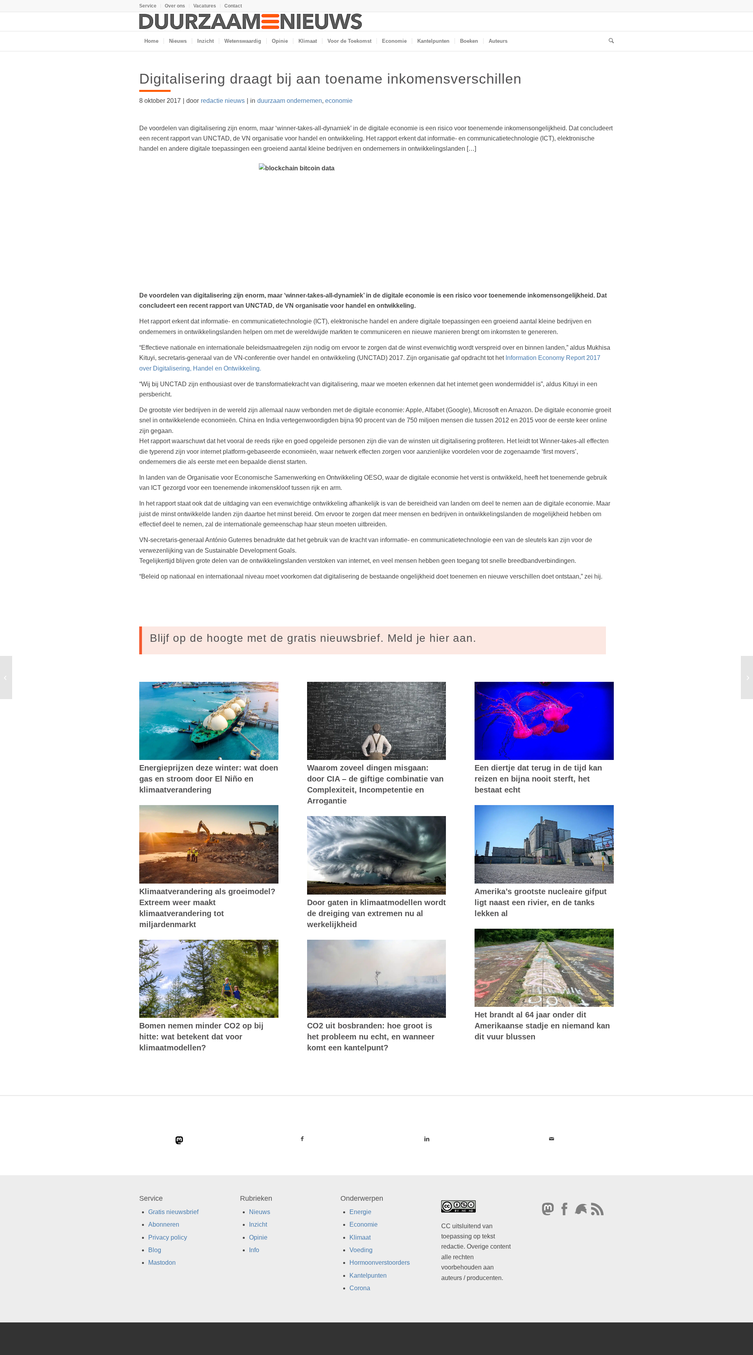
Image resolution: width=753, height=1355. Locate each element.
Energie (360, 1212)
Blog (154, 1250)
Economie (363, 1224)
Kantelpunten (368, 1275)
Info (254, 1250)
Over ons (175, 6)
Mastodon (162, 1262)
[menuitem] (150, 6)
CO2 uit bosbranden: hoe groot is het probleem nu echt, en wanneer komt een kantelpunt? (371, 1036)
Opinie (258, 1237)
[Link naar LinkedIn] (426, 1139)
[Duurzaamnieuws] (251, 21)
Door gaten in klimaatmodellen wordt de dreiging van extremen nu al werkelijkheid (376, 913)
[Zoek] (609, 41)
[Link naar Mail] (551, 1139)
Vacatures (204, 6)
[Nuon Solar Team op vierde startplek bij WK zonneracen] (6, 677)
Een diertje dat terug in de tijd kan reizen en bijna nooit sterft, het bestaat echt (538, 778)
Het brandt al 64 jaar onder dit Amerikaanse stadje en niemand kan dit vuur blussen (542, 1025)
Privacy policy (167, 1237)
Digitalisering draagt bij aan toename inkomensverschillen (330, 79)
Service (147, 6)
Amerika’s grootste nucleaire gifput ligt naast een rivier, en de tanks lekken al (541, 902)
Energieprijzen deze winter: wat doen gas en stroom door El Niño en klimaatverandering (208, 778)
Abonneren (163, 1224)
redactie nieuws (223, 100)
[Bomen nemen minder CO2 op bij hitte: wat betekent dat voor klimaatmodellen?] (208, 979)
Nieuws (259, 1212)
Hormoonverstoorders (379, 1262)
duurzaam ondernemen (289, 100)
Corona (359, 1288)
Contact (233, 6)
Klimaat (360, 1237)
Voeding (361, 1250)
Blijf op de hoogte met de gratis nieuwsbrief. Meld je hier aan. (313, 638)
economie (339, 100)
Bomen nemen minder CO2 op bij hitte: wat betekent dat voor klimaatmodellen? (201, 1036)
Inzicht (258, 1224)
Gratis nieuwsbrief (173, 1212)
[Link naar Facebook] (302, 1139)
